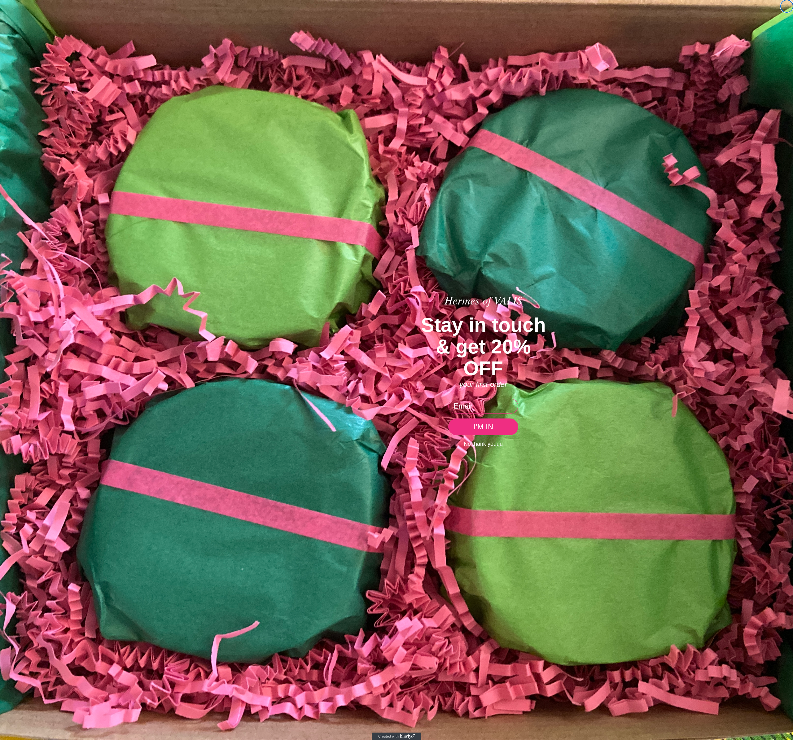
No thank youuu (483, 444)
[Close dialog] (787, 6)
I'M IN (483, 427)
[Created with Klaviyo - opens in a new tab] (396, 736)
